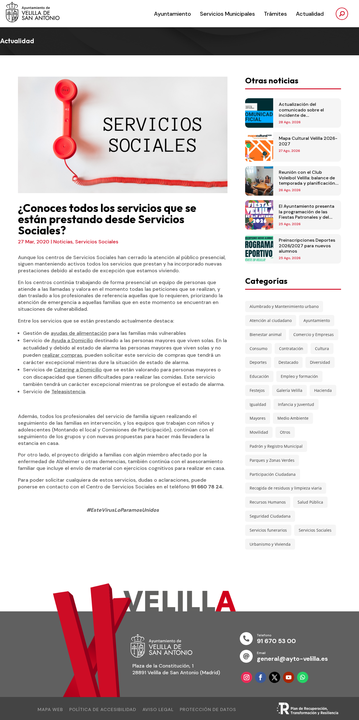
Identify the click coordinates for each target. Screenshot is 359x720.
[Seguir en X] (274, 677)
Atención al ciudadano (271, 320)
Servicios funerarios (268, 530)
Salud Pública (310, 502)
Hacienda (323, 390)
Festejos (257, 390)
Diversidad (320, 362)
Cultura (322, 348)
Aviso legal (158, 710)
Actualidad (310, 13)
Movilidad (259, 432)
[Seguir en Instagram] (246, 677)
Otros (285, 432)
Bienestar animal (266, 334)
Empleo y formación (299, 376)
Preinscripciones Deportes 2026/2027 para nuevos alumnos (307, 245)
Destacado (288, 362)
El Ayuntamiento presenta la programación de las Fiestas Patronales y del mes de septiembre (306, 214)
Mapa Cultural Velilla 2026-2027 (308, 141)
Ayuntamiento (172, 13)
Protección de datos (208, 710)
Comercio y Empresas (313, 334)
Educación (259, 376)
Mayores (258, 418)
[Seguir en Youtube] (288, 677)
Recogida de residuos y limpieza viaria (286, 488)
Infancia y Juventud (296, 404)
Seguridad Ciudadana (270, 516)
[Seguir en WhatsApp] (302, 677)
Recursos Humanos (268, 502)
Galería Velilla (289, 390)
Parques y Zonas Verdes (272, 460)
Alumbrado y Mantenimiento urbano (284, 306)
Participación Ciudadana (273, 474)
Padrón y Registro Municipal (276, 446)
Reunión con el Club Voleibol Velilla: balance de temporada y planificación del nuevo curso (307, 180)
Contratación (291, 348)
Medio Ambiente (293, 418)
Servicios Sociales (96, 241)
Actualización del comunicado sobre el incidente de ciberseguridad (301, 112)
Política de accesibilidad (102, 710)
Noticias (63, 241)
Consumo (258, 348)
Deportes (258, 362)
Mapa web (50, 710)
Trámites (275, 13)
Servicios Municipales (227, 13)
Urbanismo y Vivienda (270, 544)
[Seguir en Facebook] (260, 677)
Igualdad (258, 404)
